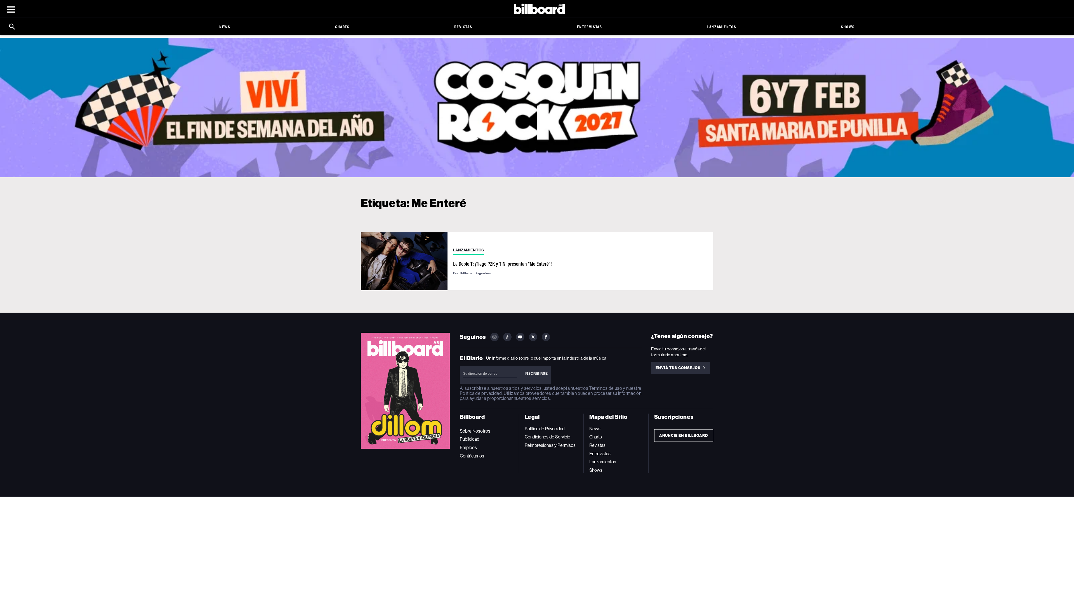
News (224, 26)
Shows (848, 26)
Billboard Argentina (475, 273)
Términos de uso (605, 388)
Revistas (463, 26)
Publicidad (469, 439)
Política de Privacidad (545, 428)
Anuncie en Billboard (683, 435)
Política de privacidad (481, 393)
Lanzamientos (721, 26)
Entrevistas (589, 26)
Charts (342, 26)
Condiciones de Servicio (547, 437)
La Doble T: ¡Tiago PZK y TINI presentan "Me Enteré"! (502, 263)
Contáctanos (472, 456)
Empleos (468, 447)
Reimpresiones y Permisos (550, 445)
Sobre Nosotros (475, 431)
